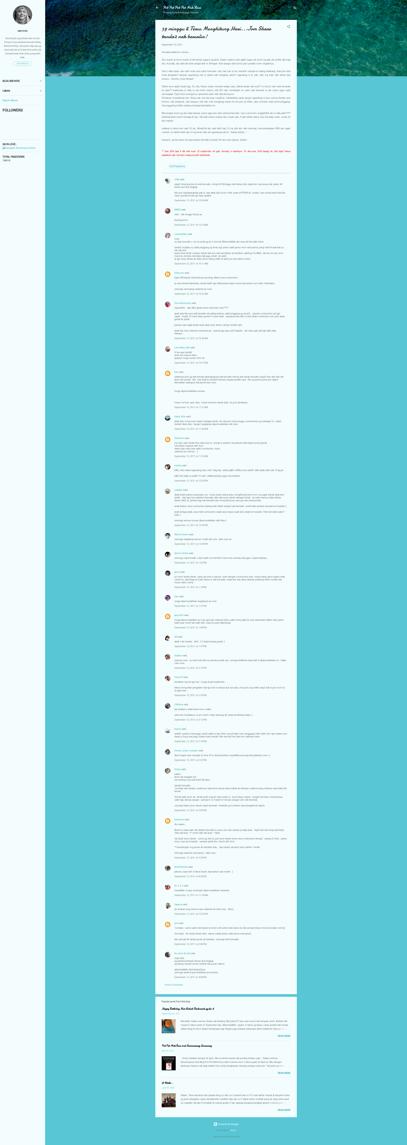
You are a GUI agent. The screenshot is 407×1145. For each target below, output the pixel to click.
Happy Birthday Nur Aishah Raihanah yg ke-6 (188, 1009)
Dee (176, 596)
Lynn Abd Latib (182, 347)
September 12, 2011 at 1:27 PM (190, 606)
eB (175, 636)
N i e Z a (178, 885)
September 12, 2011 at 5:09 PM (190, 810)
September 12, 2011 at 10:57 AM (191, 362)
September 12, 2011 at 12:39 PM (191, 544)
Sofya (177, 769)
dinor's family (181, 553)
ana (176, 923)
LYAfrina (178, 704)
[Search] (295, 9)
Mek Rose (23, 31)
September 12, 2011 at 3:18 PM (190, 741)
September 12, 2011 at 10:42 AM (191, 338)
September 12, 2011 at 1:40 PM (190, 627)
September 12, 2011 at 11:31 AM (191, 407)
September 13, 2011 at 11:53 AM (191, 895)
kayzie (177, 729)
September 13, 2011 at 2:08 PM (190, 944)
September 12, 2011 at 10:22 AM (191, 293)
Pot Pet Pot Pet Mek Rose (182, 7)
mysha (177, 465)
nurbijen (178, 490)
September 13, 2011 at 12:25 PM (191, 914)
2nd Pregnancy (177, 166)
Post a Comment (174, 984)
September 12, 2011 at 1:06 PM (190, 562)
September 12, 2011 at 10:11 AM (191, 263)
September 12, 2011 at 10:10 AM (191, 224)
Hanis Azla (180, 416)
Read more (284, 1036)
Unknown (179, 272)
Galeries (233, 1130)
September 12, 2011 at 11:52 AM (191, 456)
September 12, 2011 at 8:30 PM (190, 876)
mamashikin (180, 234)
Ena (176, 372)
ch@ (176, 179)
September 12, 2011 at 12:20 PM (191, 480)
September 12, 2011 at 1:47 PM (190, 646)
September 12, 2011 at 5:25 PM (190, 857)
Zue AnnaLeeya (182, 303)
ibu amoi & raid (182, 953)
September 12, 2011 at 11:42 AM (191, 428)
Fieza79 (178, 677)
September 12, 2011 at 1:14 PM (190, 587)
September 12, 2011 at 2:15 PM (190, 667)
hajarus (178, 904)
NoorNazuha (181, 866)
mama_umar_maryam (186, 750)
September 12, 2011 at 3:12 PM (190, 719)
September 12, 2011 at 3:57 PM (190, 760)
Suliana (178, 655)
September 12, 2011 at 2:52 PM (190, 695)
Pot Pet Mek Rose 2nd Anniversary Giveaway (187, 1046)
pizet (176, 572)
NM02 (177, 209)
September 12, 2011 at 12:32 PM (191, 525)
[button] (288, 27)
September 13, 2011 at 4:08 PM (190, 977)
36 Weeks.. (167, 1083)
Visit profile (23, 64)
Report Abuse (10, 100)
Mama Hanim (181, 534)
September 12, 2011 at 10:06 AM (191, 200)
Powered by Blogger (228, 1124)
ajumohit (178, 615)
